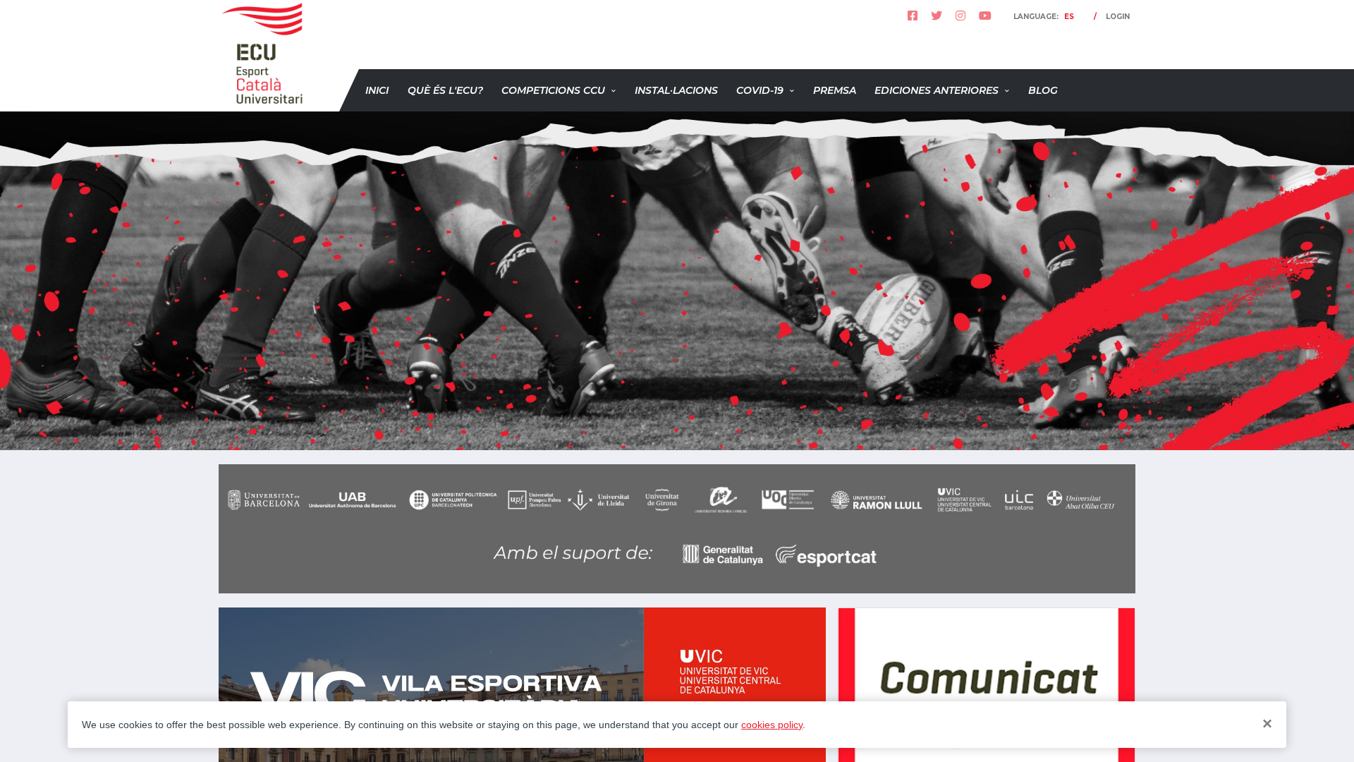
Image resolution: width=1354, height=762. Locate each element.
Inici (377, 90)
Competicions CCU (553, 90)
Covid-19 (759, 90)
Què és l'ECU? (445, 90)
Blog (1043, 90)
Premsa (834, 90)
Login (1118, 16)
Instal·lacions (676, 90)
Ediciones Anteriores (936, 90)
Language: (1043, 16)
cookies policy (772, 724)
